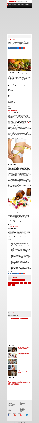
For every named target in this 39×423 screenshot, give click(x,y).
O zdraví (22, 4)
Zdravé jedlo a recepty (20, 35)
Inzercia (21, 402)
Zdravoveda (14, 4)
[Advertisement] (19, 14)
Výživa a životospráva (12, 36)
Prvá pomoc (9, 410)
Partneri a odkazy (22, 403)
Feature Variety (10, 380)
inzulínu (27, 122)
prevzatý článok (14, 277)
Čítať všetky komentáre (23, 318)
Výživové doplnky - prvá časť (13, 226)
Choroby (9, 408)
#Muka (29, 282)
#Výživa (13, 285)
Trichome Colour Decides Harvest (13, 385)
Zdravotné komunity (22, 409)
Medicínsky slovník (22, 408)
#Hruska (13, 282)
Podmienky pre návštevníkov (11, 404)
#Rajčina (25, 282)
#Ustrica (21, 282)
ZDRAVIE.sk (10, 35)
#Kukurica (17, 282)
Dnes (10, 4)
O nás (8, 402)
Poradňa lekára (22, 410)
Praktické (27, 4)
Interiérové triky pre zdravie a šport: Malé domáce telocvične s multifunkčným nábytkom (24, 371)
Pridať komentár (15, 318)
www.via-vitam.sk (10, 316)
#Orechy (9, 285)
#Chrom (9, 282)
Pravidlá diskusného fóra (11, 405)
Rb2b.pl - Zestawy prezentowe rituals (13, 384)
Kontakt (21, 404)
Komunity (18, 4)
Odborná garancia (10, 403)
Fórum (21, 411)
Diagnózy (9, 409)
